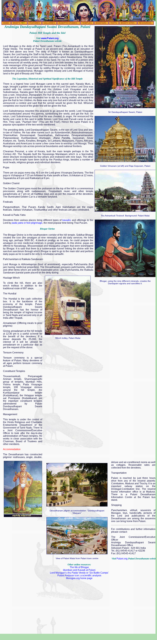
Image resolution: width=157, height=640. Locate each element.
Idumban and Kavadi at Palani (79, 570)
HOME (6, 23)
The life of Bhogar (79, 567)
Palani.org (122, 558)
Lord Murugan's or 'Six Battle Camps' (79, 572)
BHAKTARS (101, 23)
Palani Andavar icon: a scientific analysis (79, 575)
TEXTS (113, 23)
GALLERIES (49, 23)
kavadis (66, 220)
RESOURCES (145, 23)
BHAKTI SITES (128, 23)
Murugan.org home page (79, 578)
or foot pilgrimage (26, 223)
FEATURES (34, 23)
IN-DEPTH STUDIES (68, 23)
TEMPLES (87, 23)
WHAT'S (17, 23)
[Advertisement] (68, 360)
